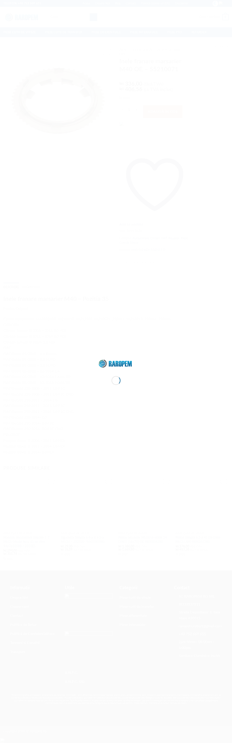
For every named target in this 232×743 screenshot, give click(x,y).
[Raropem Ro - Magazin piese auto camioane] (116, 363)
